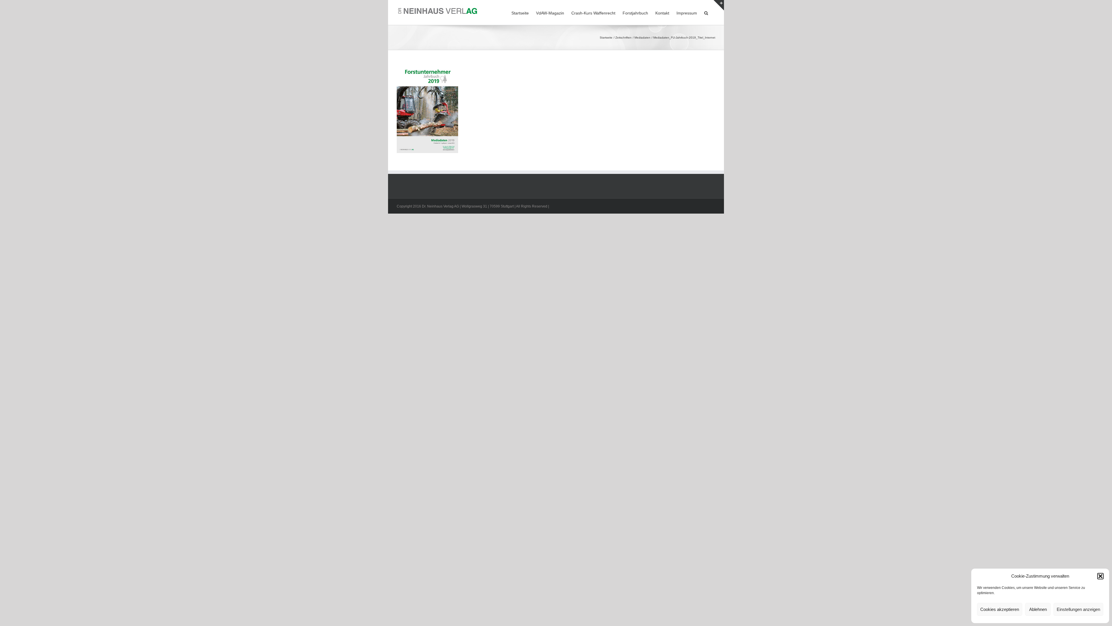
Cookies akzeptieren (999, 609)
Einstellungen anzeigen (1078, 609)
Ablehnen (1038, 609)
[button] (1100, 576)
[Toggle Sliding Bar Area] (719, 5)
